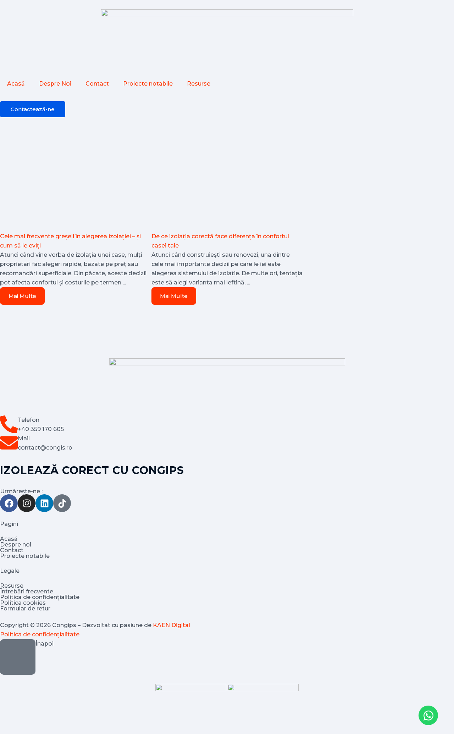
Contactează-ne (33, 109)
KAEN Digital (171, 625)
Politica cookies (23, 602)
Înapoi (44, 643)
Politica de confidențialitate (39, 597)
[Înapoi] (17, 657)
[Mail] (9, 443)
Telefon (28, 420)
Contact (97, 83)
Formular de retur (25, 608)
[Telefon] (9, 424)
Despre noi (15, 544)
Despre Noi (55, 83)
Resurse (198, 83)
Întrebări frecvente (26, 591)
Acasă (16, 83)
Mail (24, 438)
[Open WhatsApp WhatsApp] (428, 715)
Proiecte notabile (148, 83)
